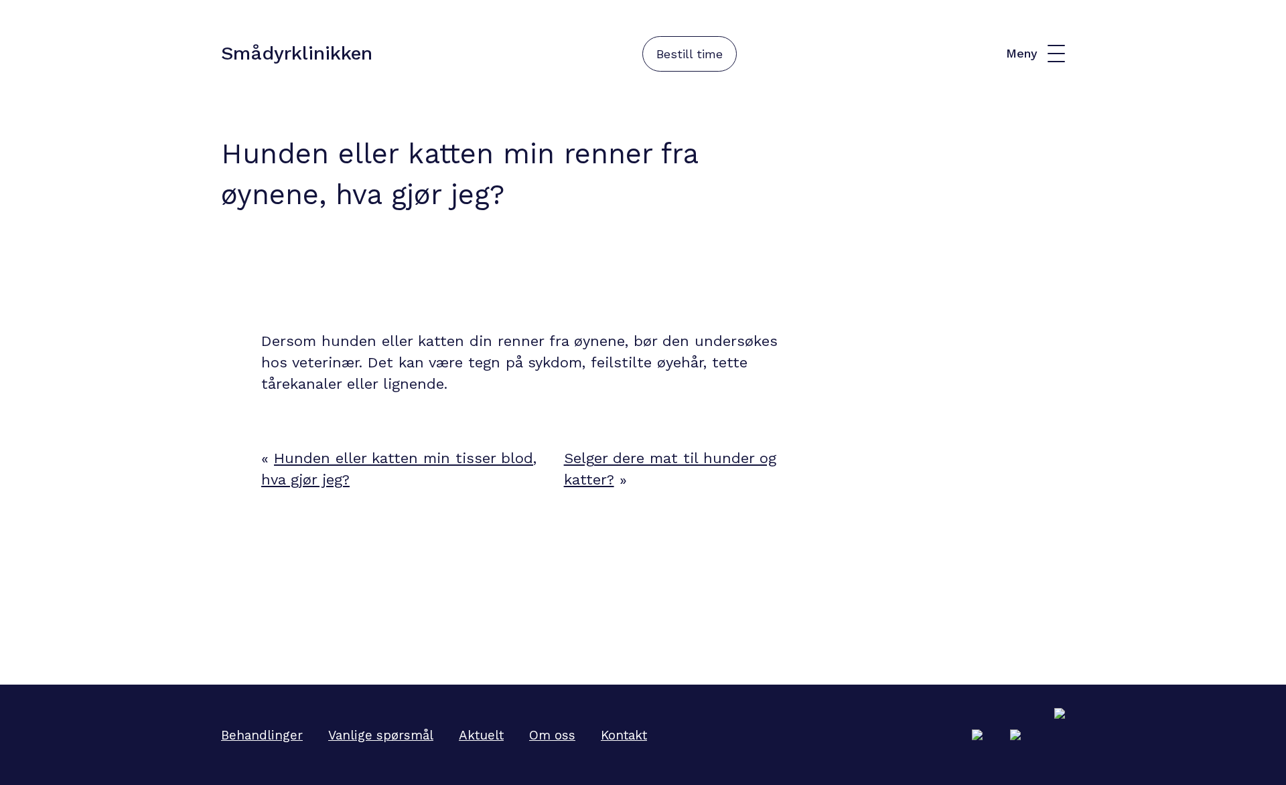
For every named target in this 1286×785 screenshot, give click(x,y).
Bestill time (689, 54)
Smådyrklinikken (296, 53)
